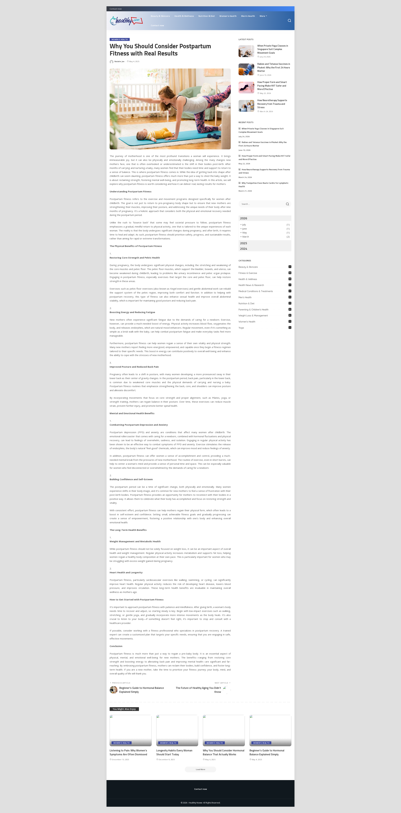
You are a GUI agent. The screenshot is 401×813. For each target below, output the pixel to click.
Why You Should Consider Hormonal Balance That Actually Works (223, 752)
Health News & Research (251, 285)
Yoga (241, 327)
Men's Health (245, 297)
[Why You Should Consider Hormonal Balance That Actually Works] (224, 730)
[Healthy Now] (128, 20)
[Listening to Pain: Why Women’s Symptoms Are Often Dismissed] (131, 730)
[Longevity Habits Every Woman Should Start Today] (177, 730)
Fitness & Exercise (248, 273)
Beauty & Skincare (248, 267)
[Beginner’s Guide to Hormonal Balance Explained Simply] (271, 730)
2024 (243, 248)
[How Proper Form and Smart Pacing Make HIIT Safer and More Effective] (246, 87)
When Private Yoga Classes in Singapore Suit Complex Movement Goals (272, 49)
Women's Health (120, 39)
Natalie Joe (120, 61)
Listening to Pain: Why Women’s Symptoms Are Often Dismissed (128, 752)
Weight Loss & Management (253, 315)
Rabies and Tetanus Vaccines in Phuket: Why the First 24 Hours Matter (273, 67)
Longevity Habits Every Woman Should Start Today (174, 752)
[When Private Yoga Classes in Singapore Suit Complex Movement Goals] (246, 51)
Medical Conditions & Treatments (256, 291)
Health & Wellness (248, 279)
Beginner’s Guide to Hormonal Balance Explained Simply (267, 752)
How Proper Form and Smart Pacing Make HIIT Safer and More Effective (272, 85)
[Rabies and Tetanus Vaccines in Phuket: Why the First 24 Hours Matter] (246, 69)
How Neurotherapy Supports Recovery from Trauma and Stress (272, 103)
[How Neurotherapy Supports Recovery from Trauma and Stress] (246, 106)
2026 (243, 218)
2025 (243, 243)
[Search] (289, 20)
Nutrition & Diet (246, 303)
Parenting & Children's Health (253, 309)
